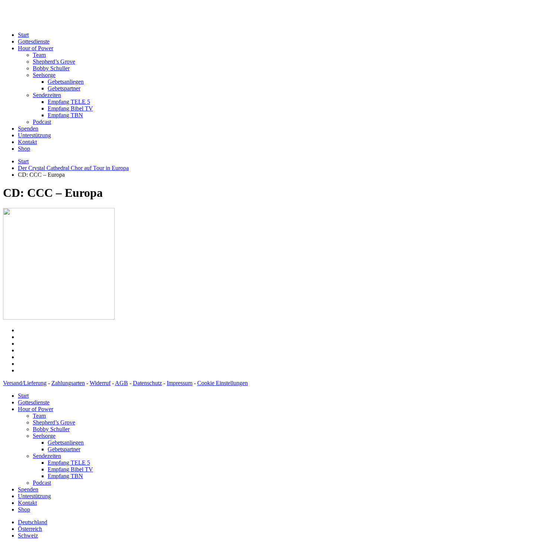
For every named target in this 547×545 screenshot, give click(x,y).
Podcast (42, 122)
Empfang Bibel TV (70, 108)
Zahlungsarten (68, 383)
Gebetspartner (64, 88)
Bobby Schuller (51, 68)
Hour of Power (35, 48)
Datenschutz (147, 383)
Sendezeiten (47, 95)
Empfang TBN (65, 115)
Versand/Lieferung (25, 383)
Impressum (179, 383)
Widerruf (100, 383)
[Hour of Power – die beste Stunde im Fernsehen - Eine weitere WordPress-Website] (114, 22)
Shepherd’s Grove (54, 61)
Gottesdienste (33, 41)
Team (39, 55)
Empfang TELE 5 (69, 102)
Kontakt (27, 142)
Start (23, 35)
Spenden (28, 128)
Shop (24, 148)
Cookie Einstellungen (222, 383)
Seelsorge (44, 75)
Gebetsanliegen (66, 81)
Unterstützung (34, 135)
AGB (121, 383)
